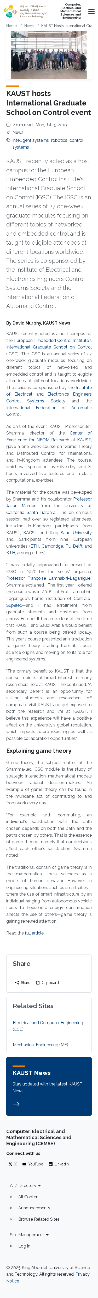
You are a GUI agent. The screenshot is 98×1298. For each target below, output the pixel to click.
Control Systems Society (35, 400)
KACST (29, 532)
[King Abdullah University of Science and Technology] (25, 11)
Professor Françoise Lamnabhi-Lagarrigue (48, 578)
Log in (24, 1246)
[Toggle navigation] (91, 11)
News (29, 26)
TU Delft (74, 546)
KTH (10, 552)
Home (11, 26)
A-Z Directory (23, 1185)
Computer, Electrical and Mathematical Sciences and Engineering (70, 11)
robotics (59, 140)
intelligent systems (31, 140)
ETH (35, 546)
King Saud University (71, 532)
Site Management (27, 1234)
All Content (29, 1196)
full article (34, 933)
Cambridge (52, 546)
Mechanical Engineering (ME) (40, 1044)
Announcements (34, 1207)
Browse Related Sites (39, 1219)
